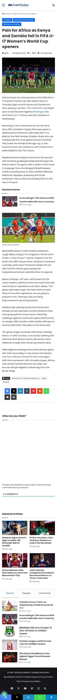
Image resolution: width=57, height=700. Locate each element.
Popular (26, 593)
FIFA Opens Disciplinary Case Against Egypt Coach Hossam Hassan (34, 656)
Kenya (44, 378)
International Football (23, 19)
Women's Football (28, 13)
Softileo (37, 681)
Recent (10, 593)
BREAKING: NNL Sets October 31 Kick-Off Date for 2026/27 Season (35, 630)
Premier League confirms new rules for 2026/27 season (35, 642)
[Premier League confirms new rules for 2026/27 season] (9, 645)
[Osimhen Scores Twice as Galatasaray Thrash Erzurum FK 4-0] (9, 606)
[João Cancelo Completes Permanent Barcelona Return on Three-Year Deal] (42, 560)
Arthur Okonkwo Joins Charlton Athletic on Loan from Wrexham (41, 540)
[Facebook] (7, 391)
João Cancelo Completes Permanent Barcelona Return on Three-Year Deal (42, 574)
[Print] (14, 397)
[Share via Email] (7, 397)
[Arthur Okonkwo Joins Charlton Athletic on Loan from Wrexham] (42, 528)
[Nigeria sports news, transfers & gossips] (18, 5)
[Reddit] (40, 391)
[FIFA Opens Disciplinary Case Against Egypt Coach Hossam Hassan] (9, 657)
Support (35, 677)
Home (7, 13)
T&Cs (18, 681)
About (19, 677)
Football (15, 13)
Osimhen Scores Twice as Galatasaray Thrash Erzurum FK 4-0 (36, 605)
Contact (26, 677)
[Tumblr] (27, 391)
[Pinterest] (33, 391)
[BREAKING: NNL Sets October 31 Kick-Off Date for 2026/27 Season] (9, 631)
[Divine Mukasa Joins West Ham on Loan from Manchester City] (14, 560)
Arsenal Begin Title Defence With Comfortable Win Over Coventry (36, 617)
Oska (6, 53)
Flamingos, (38, 111)
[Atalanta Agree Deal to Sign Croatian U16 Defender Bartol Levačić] (14, 528)
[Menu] (3, 6)
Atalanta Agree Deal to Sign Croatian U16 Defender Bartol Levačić (14, 541)
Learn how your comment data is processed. (26, 486)
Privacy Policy (46, 677)
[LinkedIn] (20, 391)
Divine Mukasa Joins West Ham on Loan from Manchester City (14, 573)
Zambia (6, 382)
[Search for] (53, 6)
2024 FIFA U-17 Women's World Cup (25, 378)
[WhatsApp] (46, 391)
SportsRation (9, 677)
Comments (45, 593)
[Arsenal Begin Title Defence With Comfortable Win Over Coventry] (9, 201)
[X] (14, 391)
